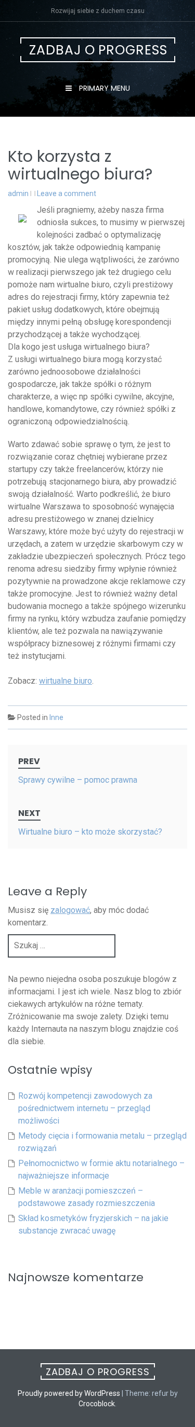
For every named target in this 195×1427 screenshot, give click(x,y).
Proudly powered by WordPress (69, 1393)
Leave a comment (66, 193)
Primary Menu (103, 88)
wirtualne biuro (65, 681)
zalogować (70, 910)
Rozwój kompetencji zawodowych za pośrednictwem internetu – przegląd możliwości (85, 1108)
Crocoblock (97, 1404)
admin (18, 193)
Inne (56, 717)
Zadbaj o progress (98, 50)
